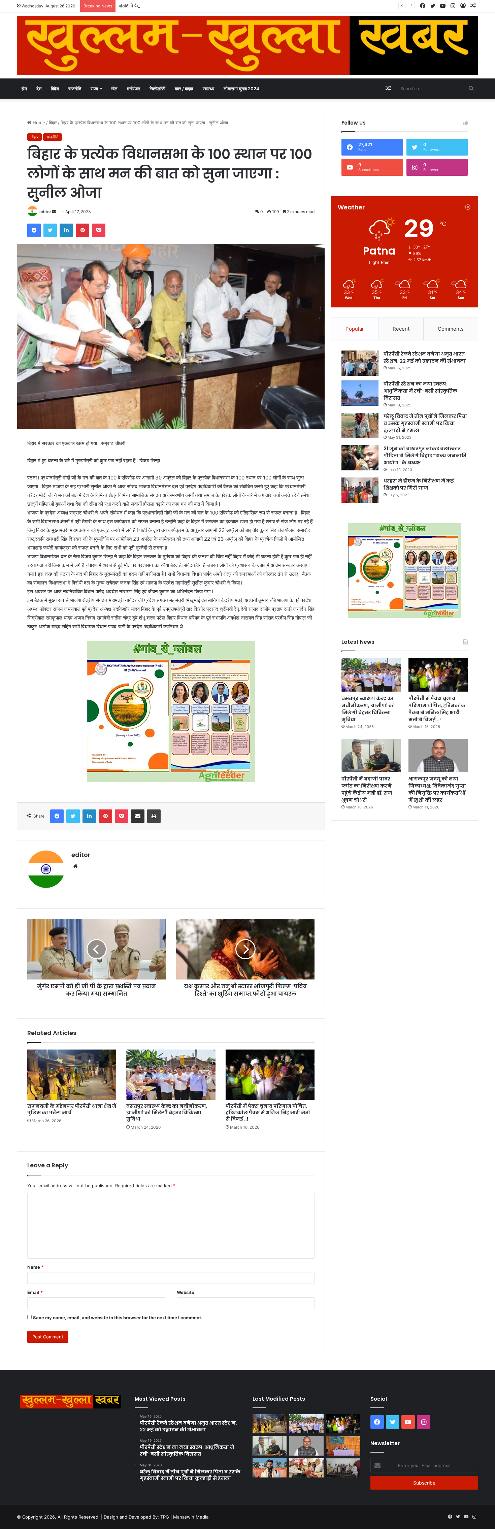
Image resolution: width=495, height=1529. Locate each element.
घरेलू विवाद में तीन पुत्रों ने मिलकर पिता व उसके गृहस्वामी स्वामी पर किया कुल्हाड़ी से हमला (425, 423)
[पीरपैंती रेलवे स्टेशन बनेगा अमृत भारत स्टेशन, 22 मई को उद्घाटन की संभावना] (359, 363)
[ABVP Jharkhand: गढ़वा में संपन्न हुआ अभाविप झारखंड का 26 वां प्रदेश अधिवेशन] (270, 1467)
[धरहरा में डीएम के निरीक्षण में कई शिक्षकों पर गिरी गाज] (359, 490)
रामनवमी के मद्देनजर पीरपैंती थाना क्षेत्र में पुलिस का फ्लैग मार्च (71, 1109)
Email (35, 1292)
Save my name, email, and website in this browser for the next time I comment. (117, 1317)
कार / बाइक (184, 88)
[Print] (154, 816)
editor (45, 211)
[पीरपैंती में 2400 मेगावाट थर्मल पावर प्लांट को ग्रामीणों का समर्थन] (343, 1445)
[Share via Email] (137, 816)
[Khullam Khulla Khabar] (247, 45)
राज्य (94, 88)
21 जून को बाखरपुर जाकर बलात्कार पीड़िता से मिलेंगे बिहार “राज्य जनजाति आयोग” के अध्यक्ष (425, 455)
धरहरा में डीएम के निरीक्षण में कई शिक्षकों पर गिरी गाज (419, 484)
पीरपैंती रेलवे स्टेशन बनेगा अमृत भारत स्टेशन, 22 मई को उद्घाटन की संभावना (425, 357)
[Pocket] (98, 230)
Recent (401, 329)
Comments (451, 329)
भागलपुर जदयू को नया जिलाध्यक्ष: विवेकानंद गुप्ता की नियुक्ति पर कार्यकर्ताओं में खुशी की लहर (437, 789)
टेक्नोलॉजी (157, 88)
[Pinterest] (82, 230)
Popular (354, 329)
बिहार (53, 122)
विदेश (55, 88)
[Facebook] (34, 230)
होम (24, 88)
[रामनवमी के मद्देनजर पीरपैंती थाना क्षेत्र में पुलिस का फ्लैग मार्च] (71, 1075)
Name (35, 1267)
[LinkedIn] (66, 230)
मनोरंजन (133, 88)
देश (38, 88)
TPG (164, 1517)
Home (38, 122)
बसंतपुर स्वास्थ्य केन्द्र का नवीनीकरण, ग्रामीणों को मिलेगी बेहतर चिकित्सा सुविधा (166, 1112)
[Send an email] (54, 211)
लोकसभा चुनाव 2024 (241, 88)
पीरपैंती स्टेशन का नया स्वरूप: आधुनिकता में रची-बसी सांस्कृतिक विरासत (420, 390)
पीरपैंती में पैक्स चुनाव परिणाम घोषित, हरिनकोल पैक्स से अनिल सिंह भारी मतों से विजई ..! (188, 5)
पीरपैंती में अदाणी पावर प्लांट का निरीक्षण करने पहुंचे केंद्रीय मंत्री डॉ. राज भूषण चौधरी (366, 789)
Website (185, 1292)
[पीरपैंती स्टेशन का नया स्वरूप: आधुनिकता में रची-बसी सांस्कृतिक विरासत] (359, 393)
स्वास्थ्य (208, 88)
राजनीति (74, 88)
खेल (114, 88)
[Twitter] (50, 230)
